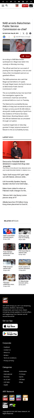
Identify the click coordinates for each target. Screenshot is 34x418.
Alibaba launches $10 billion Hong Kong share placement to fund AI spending (15, 204)
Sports (21, 377)
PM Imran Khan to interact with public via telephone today (24, 253)
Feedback (7, 347)
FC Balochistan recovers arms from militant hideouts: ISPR (23, 283)
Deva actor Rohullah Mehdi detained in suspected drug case (16, 162)
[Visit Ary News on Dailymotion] (23, 1)
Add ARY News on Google (23, 36)
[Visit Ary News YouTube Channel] (19, 1)
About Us (7, 352)
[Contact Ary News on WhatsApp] (7, 1)
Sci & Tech (7, 379)
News (8, 137)
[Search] (6, 6)
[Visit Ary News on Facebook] (3, 1)
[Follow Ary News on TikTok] (27, 1)
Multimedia (23, 371)
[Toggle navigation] (3, 6)
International (8, 374)
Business (6, 377)
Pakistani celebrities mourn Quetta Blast (9, 284)
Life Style (7, 382)
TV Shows (22, 374)
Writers (6, 355)
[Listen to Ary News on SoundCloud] (31, 1)
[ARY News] (17, 5)
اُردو (31, 6)
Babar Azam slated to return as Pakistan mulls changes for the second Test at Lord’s (14, 190)
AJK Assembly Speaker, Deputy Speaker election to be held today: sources (15, 184)
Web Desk (7, 33)
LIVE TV (25, 6)
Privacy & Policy (9, 361)
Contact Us (7, 350)
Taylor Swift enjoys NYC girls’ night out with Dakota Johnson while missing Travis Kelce (16, 177)
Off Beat (22, 379)
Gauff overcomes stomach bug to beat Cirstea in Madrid (9, 238)
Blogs (21, 382)
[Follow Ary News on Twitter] (11, 1)
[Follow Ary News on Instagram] (15, 1)
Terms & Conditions (10, 358)
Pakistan (6, 371)
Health (6, 385)
